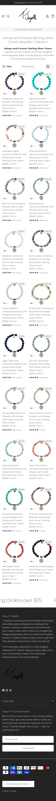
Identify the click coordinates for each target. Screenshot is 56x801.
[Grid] (48, 66)
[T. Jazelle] (28, 16)
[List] (52, 66)
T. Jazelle (12, 791)
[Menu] (3, 16)
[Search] (9, 16)
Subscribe (28, 748)
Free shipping (20, 2)
